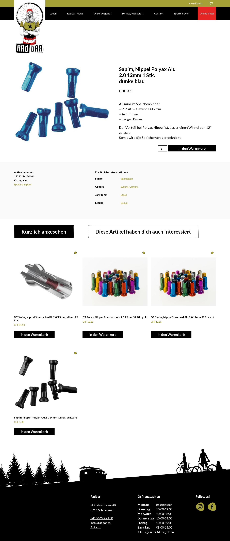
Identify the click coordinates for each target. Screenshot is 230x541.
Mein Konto (195, 3)
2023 (124, 194)
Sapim (124, 202)
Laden (53, 13)
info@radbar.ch (100, 523)
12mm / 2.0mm (129, 186)
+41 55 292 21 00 (101, 518)
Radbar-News (75, 13)
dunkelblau (127, 178)
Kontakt (158, 13)
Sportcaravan (181, 13)
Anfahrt (95, 527)
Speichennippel (22, 184)
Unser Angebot (102, 13)
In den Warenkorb (192, 148)
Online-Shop (207, 13)
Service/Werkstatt (132, 13)
